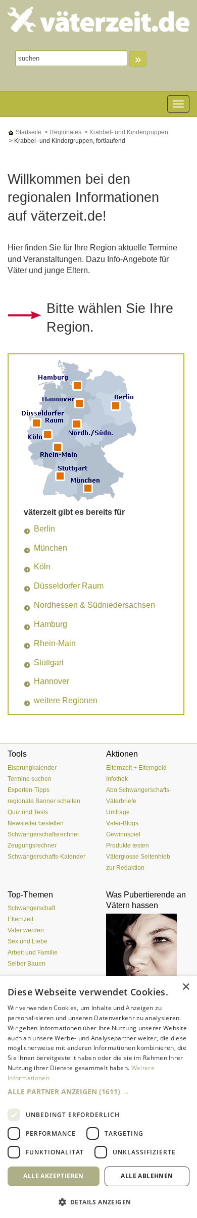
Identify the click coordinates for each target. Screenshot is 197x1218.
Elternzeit (20, 919)
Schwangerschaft (31, 908)
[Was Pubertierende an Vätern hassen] (147, 951)
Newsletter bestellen (36, 823)
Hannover (51, 681)
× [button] (185, 987)
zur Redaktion (125, 867)
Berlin (44, 528)
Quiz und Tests (28, 812)
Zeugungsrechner (32, 845)
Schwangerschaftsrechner (43, 834)
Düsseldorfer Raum (69, 585)
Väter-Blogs (122, 823)
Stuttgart (49, 662)
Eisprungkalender (32, 767)
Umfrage (118, 812)
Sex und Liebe (27, 941)
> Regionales (62, 132)
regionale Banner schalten (44, 801)
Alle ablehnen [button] (147, 1176)
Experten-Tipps (29, 789)
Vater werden (26, 930)
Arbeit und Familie (33, 952)
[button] (98, 1092)
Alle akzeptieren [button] (53, 1176)
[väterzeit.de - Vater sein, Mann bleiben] (98, 19)
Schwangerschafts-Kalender (46, 856)
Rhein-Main (55, 643)
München (50, 548)
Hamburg (50, 624)
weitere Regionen (65, 700)
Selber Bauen (26, 963)
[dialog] (98, 1097)
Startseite (27, 132)
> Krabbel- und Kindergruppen (125, 132)
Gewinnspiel (123, 834)
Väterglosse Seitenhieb (138, 856)
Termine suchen (30, 778)
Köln (42, 566)
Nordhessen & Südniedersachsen (94, 605)
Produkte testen (127, 845)
